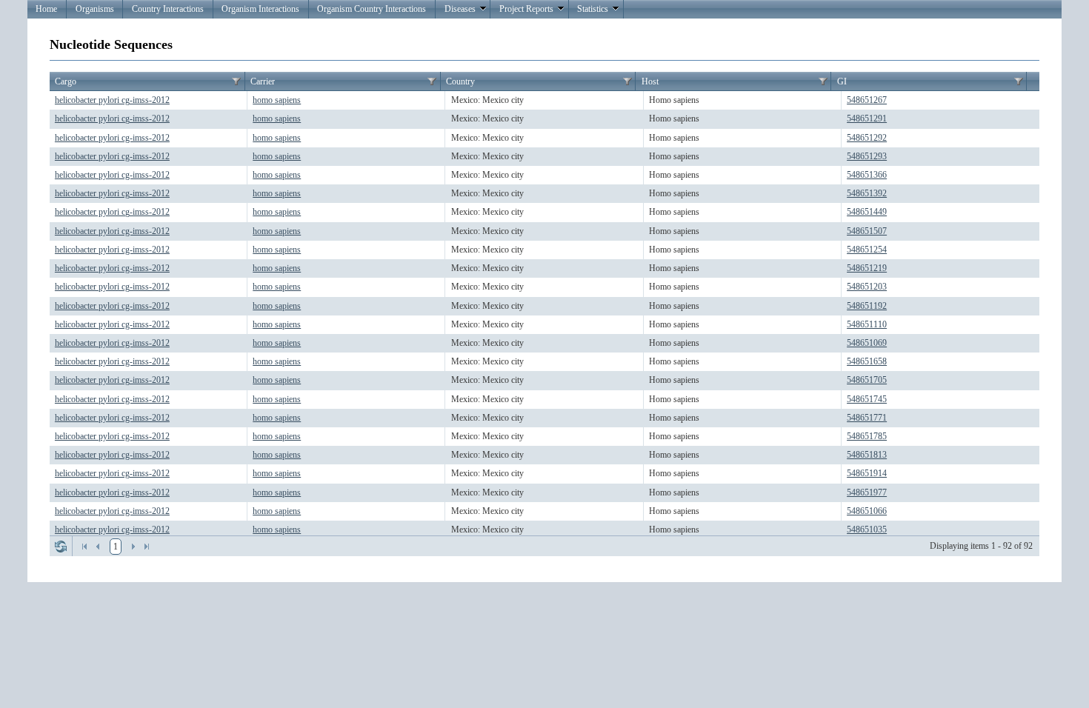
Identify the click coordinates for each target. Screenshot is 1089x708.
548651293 (867, 156)
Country (460, 81)
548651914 (867, 473)
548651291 (867, 118)
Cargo (65, 81)
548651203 (867, 286)
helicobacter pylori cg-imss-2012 (112, 100)
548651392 (867, 193)
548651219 (867, 268)
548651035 (867, 529)
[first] (84, 546)
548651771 (867, 418)
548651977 (867, 492)
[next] (133, 546)
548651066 (867, 511)
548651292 (867, 138)
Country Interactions (168, 9)
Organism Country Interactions (371, 9)
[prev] (97, 546)
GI (842, 81)
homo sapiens (277, 100)
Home (46, 9)
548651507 (867, 231)
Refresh (61, 546)
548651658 (867, 361)
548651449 (867, 212)
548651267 (867, 100)
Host (650, 81)
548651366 (867, 175)
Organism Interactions (260, 9)
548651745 (867, 399)
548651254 (867, 249)
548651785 (867, 436)
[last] (146, 546)
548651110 (867, 324)
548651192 (867, 306)
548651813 (867, 455)
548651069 (867, 343)
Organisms (95, 9)
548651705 (867, 380)
